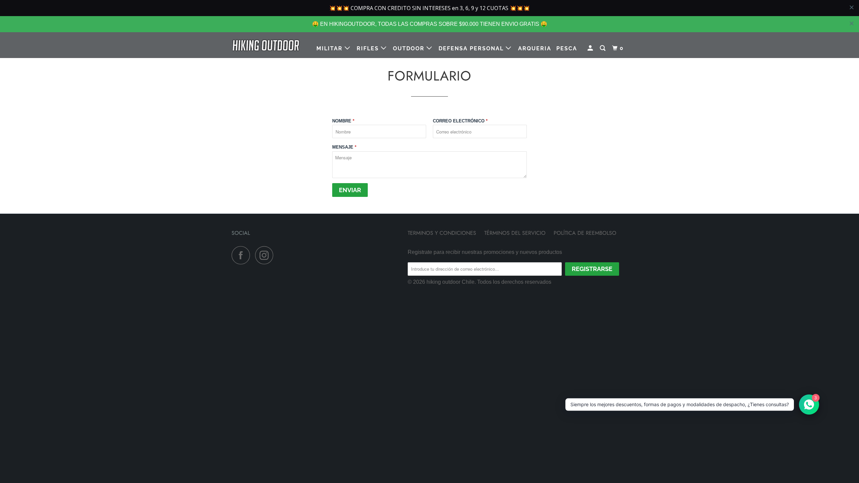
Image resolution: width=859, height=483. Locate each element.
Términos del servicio (515, 233)
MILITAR (330, 48)
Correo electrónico (460, 120)
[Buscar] (603, 48)
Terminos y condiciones (442, 233)
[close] (852, 23)
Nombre (343, 120)
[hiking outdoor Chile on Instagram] (266, 255)
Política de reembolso (585, 233)
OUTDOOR (409, 48)
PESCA (566, 48)
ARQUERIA (534, 48)
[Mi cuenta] (591, 48)
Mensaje (344, 147)
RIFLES (369, 48)
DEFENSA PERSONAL (472, 48)
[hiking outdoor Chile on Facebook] (243, 255)
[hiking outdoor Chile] (266, 45)
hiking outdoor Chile (450, 282)
